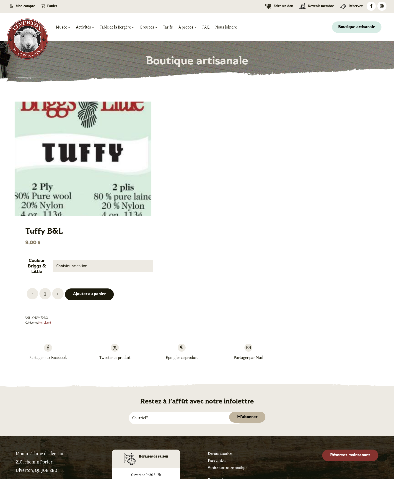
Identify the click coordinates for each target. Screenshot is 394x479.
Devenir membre (220, 453)
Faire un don (217, 460)
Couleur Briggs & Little (37, 266)
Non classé (44, 322)
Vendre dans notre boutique (227, 468)
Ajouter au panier (89, 294)
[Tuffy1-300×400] (83, 159)
